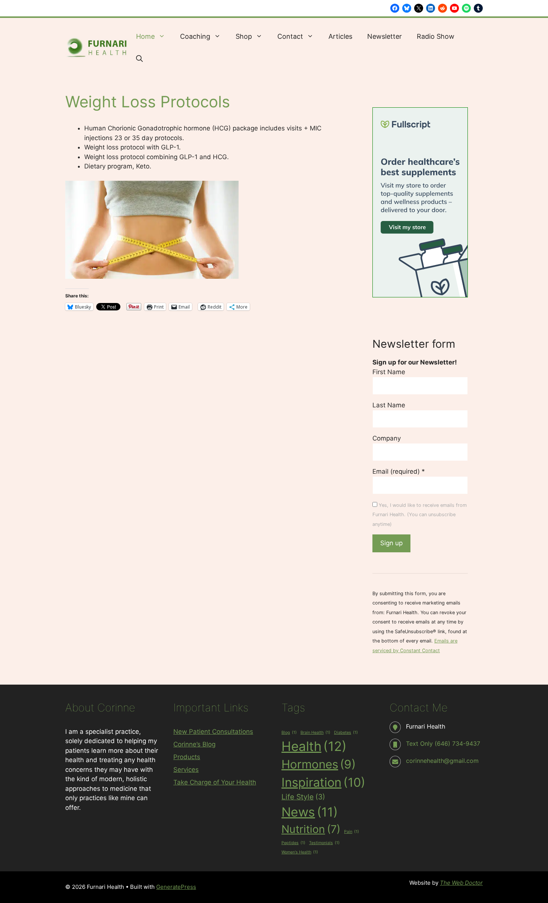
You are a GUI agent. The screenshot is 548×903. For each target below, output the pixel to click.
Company (386, 438)
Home (145, 36)
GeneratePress (176, 886)
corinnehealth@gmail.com (442, 760)
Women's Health (299, 852)
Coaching (195, 36)
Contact (290, 36)
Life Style (303, 796)
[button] (139, 59)
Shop (244, 36)
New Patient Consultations (213, 731)
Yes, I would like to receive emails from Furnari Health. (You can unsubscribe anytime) (419, 514)
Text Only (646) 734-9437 (443, 743)
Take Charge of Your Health (214, 782)
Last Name (388, 405)
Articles (340, 36)
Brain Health (315, 732)
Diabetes (346, 732)
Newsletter (384, 36)
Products (186, 757)
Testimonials (324, 842)
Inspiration (323, 782)
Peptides (293, 842)
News (309, 812)
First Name (388, 372)
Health (314, 746)
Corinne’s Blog (194, 744)
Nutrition (310, 829)
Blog (289, 732)
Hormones (318, 764)
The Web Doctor (461, 882)
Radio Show (435, 36)
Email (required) (398, 471)
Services (186, 769)
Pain (351, 831)
